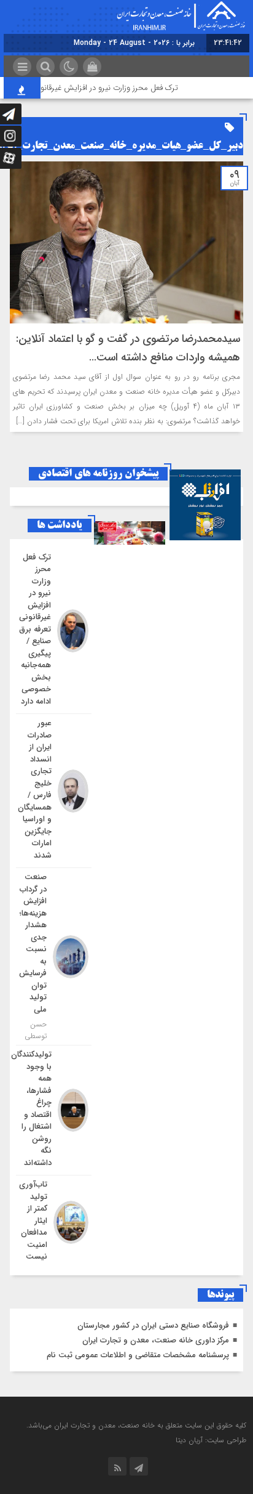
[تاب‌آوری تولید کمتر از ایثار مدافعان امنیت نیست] (53, 1220)
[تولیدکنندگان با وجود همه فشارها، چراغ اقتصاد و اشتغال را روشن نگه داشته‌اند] (53, 1110)
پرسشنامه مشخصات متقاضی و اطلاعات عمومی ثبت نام (138, 1355)
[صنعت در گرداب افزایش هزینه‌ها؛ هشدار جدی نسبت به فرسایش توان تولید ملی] (53, 956)
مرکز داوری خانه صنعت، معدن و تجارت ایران (155, 1340)
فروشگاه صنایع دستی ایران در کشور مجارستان (153, 1325)
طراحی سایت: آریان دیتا (211, 1440)
